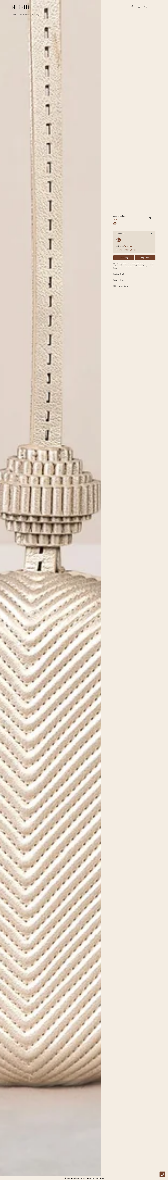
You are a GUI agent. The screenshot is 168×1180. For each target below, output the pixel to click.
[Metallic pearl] (114, 223)
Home (15, 14)
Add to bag (123, 257)
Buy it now (145, 257)
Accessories (24, 14)
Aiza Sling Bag (37, 14)
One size (118, 240)
